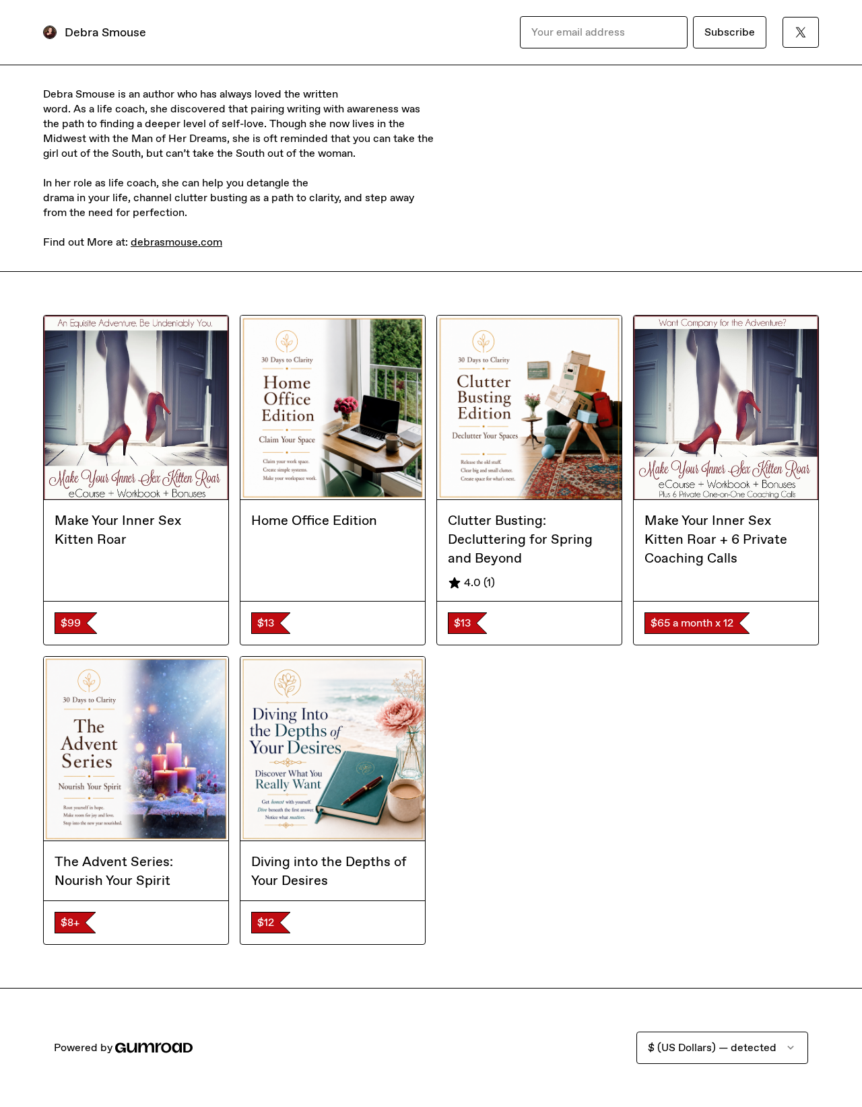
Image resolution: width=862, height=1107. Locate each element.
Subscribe (729, 32)
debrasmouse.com (176, 242)
